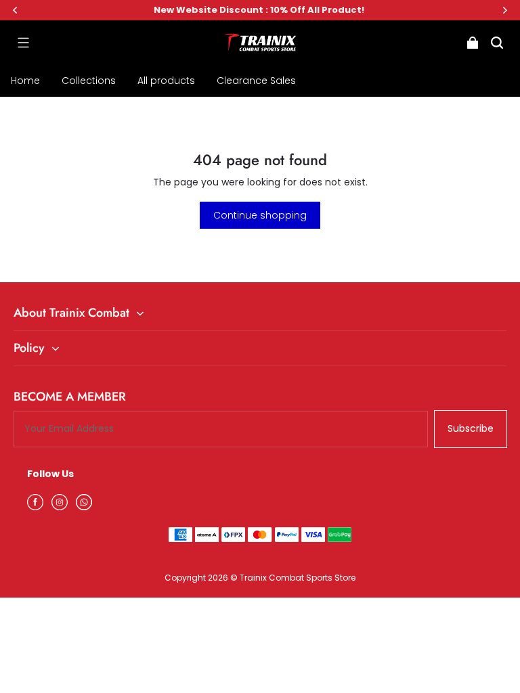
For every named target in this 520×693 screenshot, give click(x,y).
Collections (89, 80)
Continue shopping (260, 215)
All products (166, 80)
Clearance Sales (256, 80)
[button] (23, 42)
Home (25, 80)
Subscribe (471, 428)
